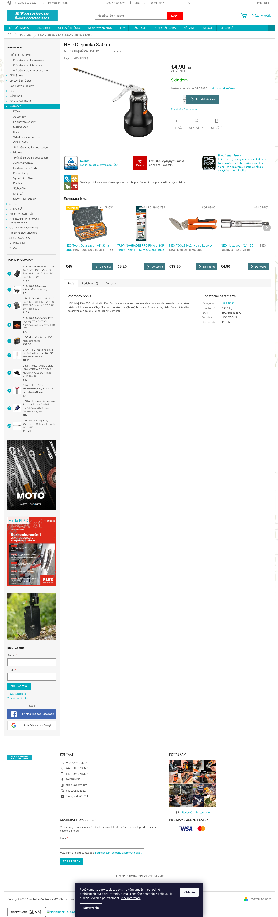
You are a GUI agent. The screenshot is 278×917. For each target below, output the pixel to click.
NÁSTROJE (16, 96)
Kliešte (17, 132)
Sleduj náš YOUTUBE (78, 796)
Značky (13, 248)
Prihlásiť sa (19, 686)
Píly (11, 91)
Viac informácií (131, 898)
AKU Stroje (16, 75)
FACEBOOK (73, 779)
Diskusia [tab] (111, 283)
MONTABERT (17, 243)
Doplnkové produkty (21, 86)
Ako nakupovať (116, 3)
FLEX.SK (120, 876)
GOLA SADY (20, 142)
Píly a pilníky (20, 173)
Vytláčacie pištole (23, 178)
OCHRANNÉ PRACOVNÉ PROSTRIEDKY (24, 221)
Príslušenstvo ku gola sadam (31, 147)
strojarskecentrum (76, 785)
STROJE (14, 204)
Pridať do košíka (205, 99)
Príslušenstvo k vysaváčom (29, 60)
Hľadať (175, 15)
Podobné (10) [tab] (90, 283)
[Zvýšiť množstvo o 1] (184, 97)
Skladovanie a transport (27, 137)
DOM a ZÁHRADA (20, 101)
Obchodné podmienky (149, 3)
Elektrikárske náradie (25, 168)
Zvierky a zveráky (23, 163)
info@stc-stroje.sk (76, 762)
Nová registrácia (16, 694)
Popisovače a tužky (24, 122)
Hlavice (17, 152)
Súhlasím (189, 892)
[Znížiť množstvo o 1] (184, 101)
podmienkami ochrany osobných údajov (118, 853)
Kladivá (17, 183)
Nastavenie (91, 908)
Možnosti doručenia (223, 88)
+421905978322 (76, 791)
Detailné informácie (182, 109)
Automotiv (19, 117)
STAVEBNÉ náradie (24, 199)
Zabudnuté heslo (17, 698)
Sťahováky (19, 188)
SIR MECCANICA (19, 238)
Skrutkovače (20, 127)
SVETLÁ (18, 194)
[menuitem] (18, 28)
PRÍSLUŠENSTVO (20, 55)
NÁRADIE (15, 106)
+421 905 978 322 (77, 768)
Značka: (76, 58)
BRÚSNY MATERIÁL (21, 214)
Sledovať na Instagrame (195, 812)
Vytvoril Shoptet (261, 899)
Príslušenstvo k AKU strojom (30, 70)
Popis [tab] (71, 283)
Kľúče (16, 111)
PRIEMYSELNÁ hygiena (23, 233)
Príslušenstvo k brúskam (28, 65)
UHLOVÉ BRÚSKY (20, 81)
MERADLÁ (15, 209)
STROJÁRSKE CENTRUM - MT (145, 876)
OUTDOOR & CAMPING (23, 227)
